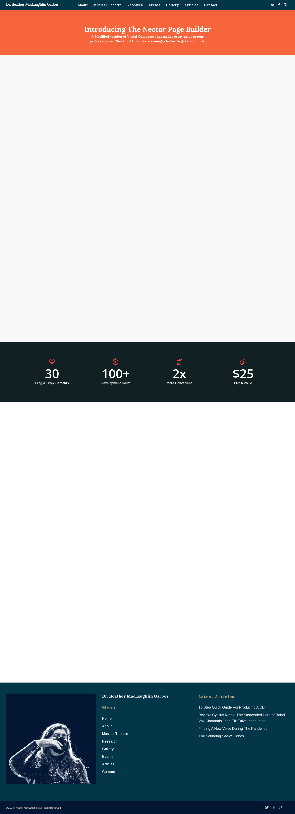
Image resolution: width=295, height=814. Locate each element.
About (107, 726)
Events (107, 757)
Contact (108, 772)
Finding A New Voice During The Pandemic (232, 729)
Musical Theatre (115, 734)
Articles (108, 764)
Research (109, 741)
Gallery (108, 749)
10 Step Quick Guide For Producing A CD (231, 707)
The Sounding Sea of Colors (221, 736)
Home (107, 719)
